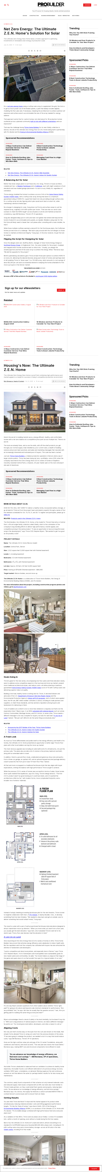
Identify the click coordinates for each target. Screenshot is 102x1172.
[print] (64, 51)
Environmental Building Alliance (14, 1108)
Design (25, 15)
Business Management (48, 15)
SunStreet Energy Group (12, 245)
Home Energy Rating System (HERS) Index (26, 688)
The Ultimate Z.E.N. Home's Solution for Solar (23, 732)
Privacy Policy (51, 1168)
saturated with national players (43, 711)
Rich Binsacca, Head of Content (14, 381)
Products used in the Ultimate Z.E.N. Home (25, 518)
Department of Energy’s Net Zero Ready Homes (34, 696)
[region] (51, 1168)
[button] (5, 5)
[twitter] (34, 51)
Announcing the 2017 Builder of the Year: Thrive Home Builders (29, 727)
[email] (40, 51)
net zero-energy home (15, 106)
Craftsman (38, 186)
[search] (8, 5)
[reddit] (37, 51)
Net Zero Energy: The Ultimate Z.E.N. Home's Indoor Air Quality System (32, 175)
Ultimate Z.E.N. (8, 24)
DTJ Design (33, 915)
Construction (34, 15)
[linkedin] (32, 51)
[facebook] (29, 51)
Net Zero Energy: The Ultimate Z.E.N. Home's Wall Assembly (28, 173)
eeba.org (7, 515)
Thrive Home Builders (31, 127)
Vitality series (8, 1129)
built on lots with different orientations (43, 121)
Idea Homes (75, 15)
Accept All (94, 1168)
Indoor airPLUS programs (36, 698)
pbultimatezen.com (20, 587)
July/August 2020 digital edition (46, 276)
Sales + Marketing (64, 15)
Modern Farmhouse (24, 186)
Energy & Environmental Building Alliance (34, 132)
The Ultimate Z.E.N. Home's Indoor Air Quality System (26, 730)
